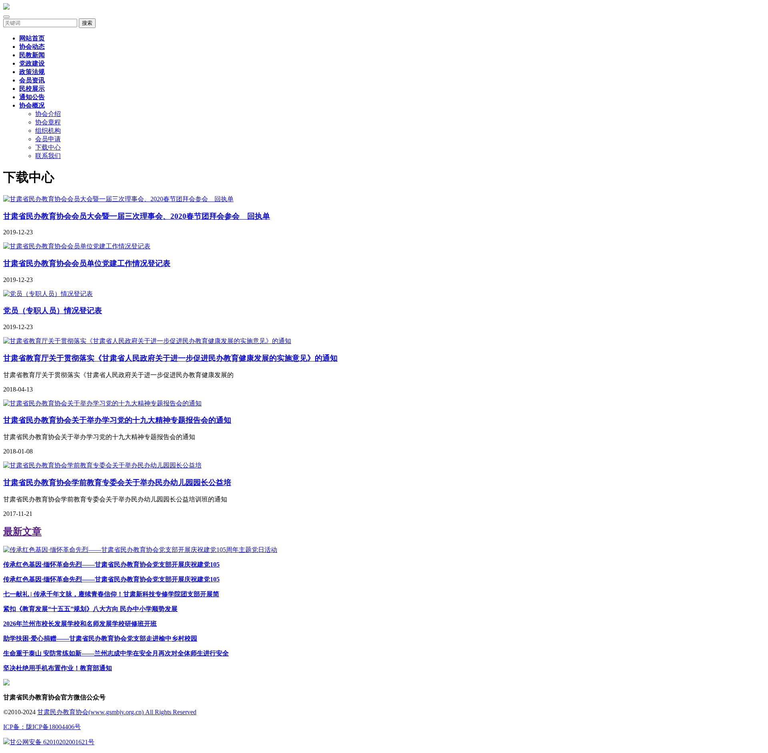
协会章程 (48, 122)
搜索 (87, 23)
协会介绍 (48, 113)
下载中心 (48, 147)
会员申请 (48, 139)
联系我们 (48, 155)
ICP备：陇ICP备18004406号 (42, 726)
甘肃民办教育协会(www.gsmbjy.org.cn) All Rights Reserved (116, 712)
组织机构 (48, 130)
